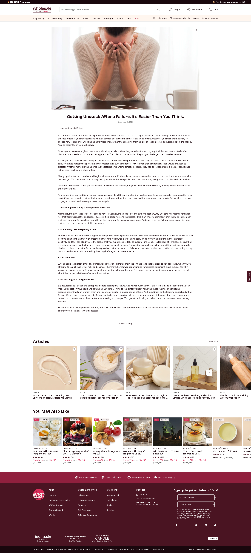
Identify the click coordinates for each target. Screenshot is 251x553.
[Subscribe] (215, 497)
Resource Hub (113, 495)
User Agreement (85, 549)
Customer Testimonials (59, 500)
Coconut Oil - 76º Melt (225, 451)
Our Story (53, 495)
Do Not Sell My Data (142, 549)
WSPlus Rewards (56, 505)
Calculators (112, 500)
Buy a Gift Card (56, 510)
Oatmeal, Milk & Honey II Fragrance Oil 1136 (45, 452)
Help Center (83, 495)
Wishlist (52, 515)
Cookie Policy (158, 549)
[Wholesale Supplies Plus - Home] (42, 10)
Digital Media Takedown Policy (120, 549)
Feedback (213, 538)
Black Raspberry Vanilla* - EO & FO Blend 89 (77, 452)
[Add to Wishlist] (196, 30)
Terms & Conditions (68, 549)
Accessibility (100, 549)
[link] (176, 525)
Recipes (110, 505)
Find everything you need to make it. (75, 10)
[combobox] (110, 9)
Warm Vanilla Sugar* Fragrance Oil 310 (134, 452)
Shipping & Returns (86, 500)
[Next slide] (209, 373)
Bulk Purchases (84, 510)
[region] (125, 2)
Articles (110, 510)
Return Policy (52, 549)
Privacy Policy (38, 549)
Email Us (143, 495)
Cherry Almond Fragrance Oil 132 (106, 452)
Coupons (82, 505)
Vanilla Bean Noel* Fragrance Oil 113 (193, 452)
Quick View (47, 442)
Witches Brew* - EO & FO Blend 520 (166, 452)
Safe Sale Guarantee (87, 515)
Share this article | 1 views (72, 128)
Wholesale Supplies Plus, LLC (207, 549)
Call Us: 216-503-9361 (145, 499)
